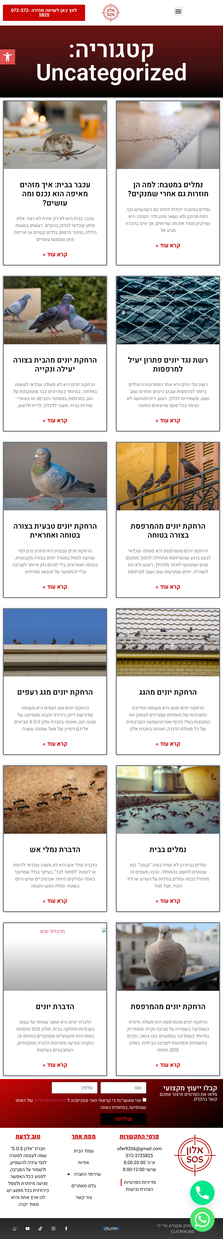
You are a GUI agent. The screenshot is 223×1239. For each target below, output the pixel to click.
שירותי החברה (87, 1174)
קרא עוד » (168, 245)
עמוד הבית (83, 1151)
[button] (7, 56)
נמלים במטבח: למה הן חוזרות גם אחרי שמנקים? (168, 189)
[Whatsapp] (202, 1219)
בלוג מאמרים (83, 1185)
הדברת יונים (55, 1006)
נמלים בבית (168, 849)
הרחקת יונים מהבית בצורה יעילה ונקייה (55, 365)
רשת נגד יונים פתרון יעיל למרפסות (168, 365)
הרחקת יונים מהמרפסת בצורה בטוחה (168, 531)
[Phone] (202, 1193)
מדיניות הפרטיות (50, 1100)
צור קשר (83, 1197)
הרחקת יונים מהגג (168, 692)
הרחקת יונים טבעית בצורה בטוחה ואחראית (55, 531)
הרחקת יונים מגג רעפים (55, 692)
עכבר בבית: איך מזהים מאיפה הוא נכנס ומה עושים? (55, 193)
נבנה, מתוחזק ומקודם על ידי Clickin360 (182, 1228)
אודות (83, 1162)
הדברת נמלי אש (55, 849)
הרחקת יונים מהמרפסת (168, 1006)
